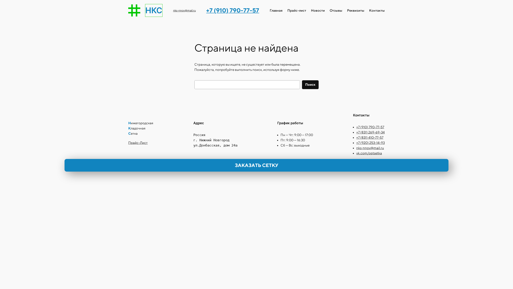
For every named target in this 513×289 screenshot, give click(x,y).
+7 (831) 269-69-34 (370, 132)
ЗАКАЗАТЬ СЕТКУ (256, 165)
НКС (153, 10)
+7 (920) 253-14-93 (370, 143)
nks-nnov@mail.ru (184, 10)
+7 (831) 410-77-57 (369, 137)
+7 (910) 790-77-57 (370, 127)
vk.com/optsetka (369, 153)
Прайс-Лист (138, 143)
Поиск (310, 84)
